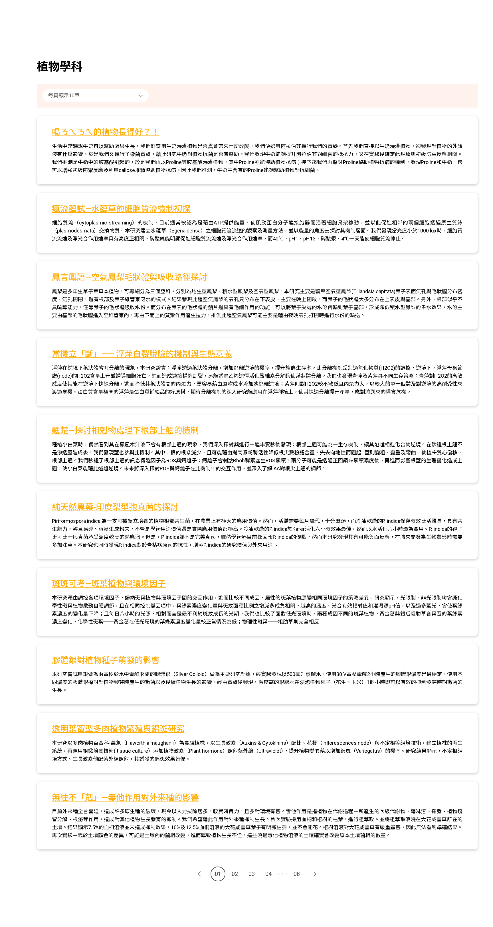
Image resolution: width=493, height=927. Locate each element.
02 (235, 874)
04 (268, 874)
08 (297, 874)
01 (218, 874)
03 (251, 874)
